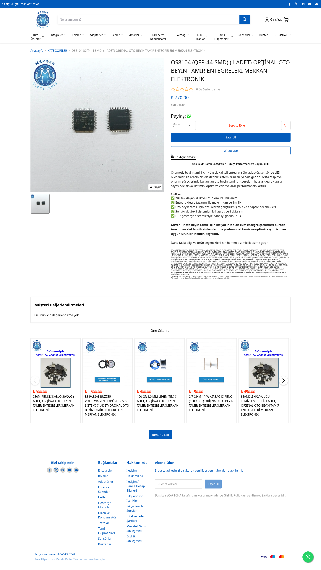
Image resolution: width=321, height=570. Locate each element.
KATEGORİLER (57, 51)
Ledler (102, 497)
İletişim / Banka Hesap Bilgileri (136, 486)
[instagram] (303, 4)
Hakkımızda (135, 476)
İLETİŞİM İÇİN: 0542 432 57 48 (20, 4)
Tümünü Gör (160, 435)
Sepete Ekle (237, 125)
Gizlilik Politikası (235, 495)
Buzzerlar (104, 544)
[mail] (316, 4)
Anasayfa (36, 51)
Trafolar (103, 523)
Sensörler (105, 539)
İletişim (132, 470)
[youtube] (309, 4)
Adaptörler (105, 482)
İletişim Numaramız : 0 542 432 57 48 (55, 554)
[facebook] (289, 4)
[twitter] (296, 4)
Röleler (103, 476)
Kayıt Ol (213, 484)
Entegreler (105, 470)
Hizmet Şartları (261, 495)
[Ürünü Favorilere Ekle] (286, 125)
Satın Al (231, 137)
